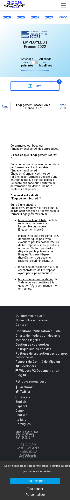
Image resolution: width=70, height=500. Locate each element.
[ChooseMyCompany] (28, 454)
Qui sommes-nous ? (30, 316)
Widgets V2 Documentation (38, 370)
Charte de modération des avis (38, 335)
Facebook (25, 387)
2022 (63, 17)
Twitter (24, 391)
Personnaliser (35, 494)
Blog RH (21, 375)
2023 (49, 17)
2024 (35, 17)
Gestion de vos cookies (33, 344)
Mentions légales (28, 340)
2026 (7, 17)
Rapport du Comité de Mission (38, 362)
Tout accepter (35, 481)
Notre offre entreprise (31, 320)
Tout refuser (35, 488)
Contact (22, 325)
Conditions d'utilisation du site (38, 331)
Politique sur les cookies (33, 349)
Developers (27, 366)
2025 (21, 17)
